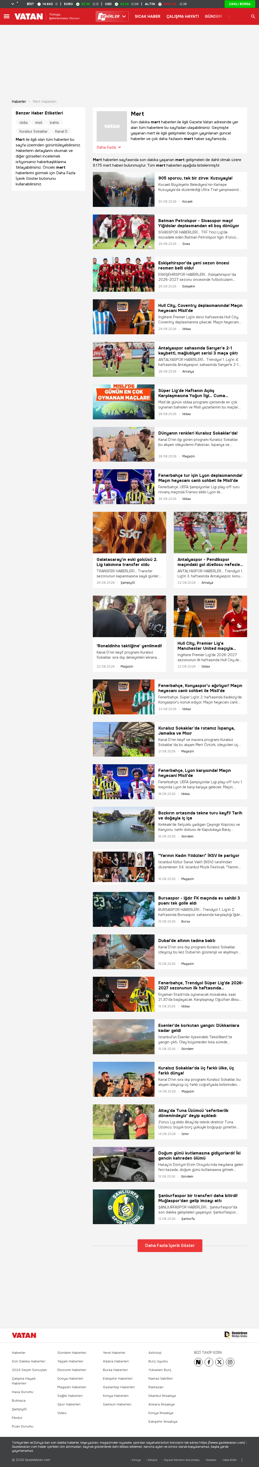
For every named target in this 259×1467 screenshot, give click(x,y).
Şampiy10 (128, 583)
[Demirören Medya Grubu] (236, 1335)
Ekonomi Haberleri (71, 1370)
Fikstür (17, 1418)
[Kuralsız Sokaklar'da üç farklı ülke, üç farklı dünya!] (124, 1079)
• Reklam (210, 1460)
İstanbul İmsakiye (162, 1396)
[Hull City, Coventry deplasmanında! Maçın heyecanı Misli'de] (124, 316)
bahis (54, 122)
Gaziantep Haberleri (119, 1387)
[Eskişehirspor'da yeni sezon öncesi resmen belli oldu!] (124, 274)
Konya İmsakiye (161, 1413)
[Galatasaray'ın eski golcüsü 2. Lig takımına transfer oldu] (129, 532)
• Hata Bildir (229, 1460)
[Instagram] (230, 1362)
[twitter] (219, 1362)
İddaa (186, 329)
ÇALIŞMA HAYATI (182, 16)
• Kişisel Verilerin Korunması (181, 1460)
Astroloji (154, 1353)
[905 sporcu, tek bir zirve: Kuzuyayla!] (124, 189)
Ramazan (155, 1387)
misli (38, 122)
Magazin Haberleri (71, 1387)
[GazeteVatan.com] (24, 1335)
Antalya (188, 371)
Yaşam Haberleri (70, 1361)
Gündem (187, 836)
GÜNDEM (213, 16)
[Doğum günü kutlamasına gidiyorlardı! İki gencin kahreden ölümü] (124, 1164)
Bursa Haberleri (115, 1370)
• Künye (135, 1460)
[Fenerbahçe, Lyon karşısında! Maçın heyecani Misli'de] (124, 781)
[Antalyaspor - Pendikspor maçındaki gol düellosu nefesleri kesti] (210, 532)
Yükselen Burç (159, 1370)
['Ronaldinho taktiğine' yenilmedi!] (129, 618)
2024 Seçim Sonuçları (29, 1370)
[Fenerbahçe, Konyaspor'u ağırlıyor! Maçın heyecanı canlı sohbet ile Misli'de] (124, 696)
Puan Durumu (22, 1426)
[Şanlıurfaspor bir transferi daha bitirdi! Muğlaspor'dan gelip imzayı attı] (124, 1206)
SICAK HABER (147, 16)
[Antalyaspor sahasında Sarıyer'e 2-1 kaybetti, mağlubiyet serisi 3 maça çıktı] (124, 359)
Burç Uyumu (158, 1361)
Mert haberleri (44, 102)
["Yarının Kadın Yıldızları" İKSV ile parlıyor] (124, 866)
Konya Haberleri (115, 1396)
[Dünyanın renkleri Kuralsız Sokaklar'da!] (124, 444)
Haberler (19, 102)
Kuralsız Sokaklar (33, 131)
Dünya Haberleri (70, 1378)
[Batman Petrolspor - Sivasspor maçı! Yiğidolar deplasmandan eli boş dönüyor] (124, 231)
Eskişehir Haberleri (118, 1378)
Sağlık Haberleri (69, 1396)
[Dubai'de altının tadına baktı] (124, 951)
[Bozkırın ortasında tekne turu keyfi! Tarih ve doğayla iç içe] (124, 824)
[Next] (198, 1362)
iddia (23, 122)
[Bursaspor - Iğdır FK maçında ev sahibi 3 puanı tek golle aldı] (124, 909)
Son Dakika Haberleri (28, 1361)
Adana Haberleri (116, 1361)
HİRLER (109, 16)
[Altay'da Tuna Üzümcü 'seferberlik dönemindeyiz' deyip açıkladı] (124, 1121)
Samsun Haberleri (117, 1404)
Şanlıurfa (188, 1219)
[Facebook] (209, 1362)
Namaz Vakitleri (160, 1378)
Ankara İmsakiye (161, 1404)
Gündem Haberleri (71, 1353)
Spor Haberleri (68, 1404)
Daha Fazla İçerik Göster (170, 1245)
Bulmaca (19, 1400)
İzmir (185, 1134)
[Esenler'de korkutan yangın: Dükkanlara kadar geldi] (124, 1036)
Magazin (188, 456)
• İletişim (151, 1460)
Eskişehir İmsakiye (163, 1421)
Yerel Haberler (114, 1353)
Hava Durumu (22, 1392)
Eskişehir (188, 286)
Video (62, 1413)
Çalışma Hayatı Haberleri (24, 1380)
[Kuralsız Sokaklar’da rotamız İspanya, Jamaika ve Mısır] (124, 739)
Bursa (185, 922)
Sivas (186, 244)
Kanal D (61, 131)
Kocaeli (187, 202)
